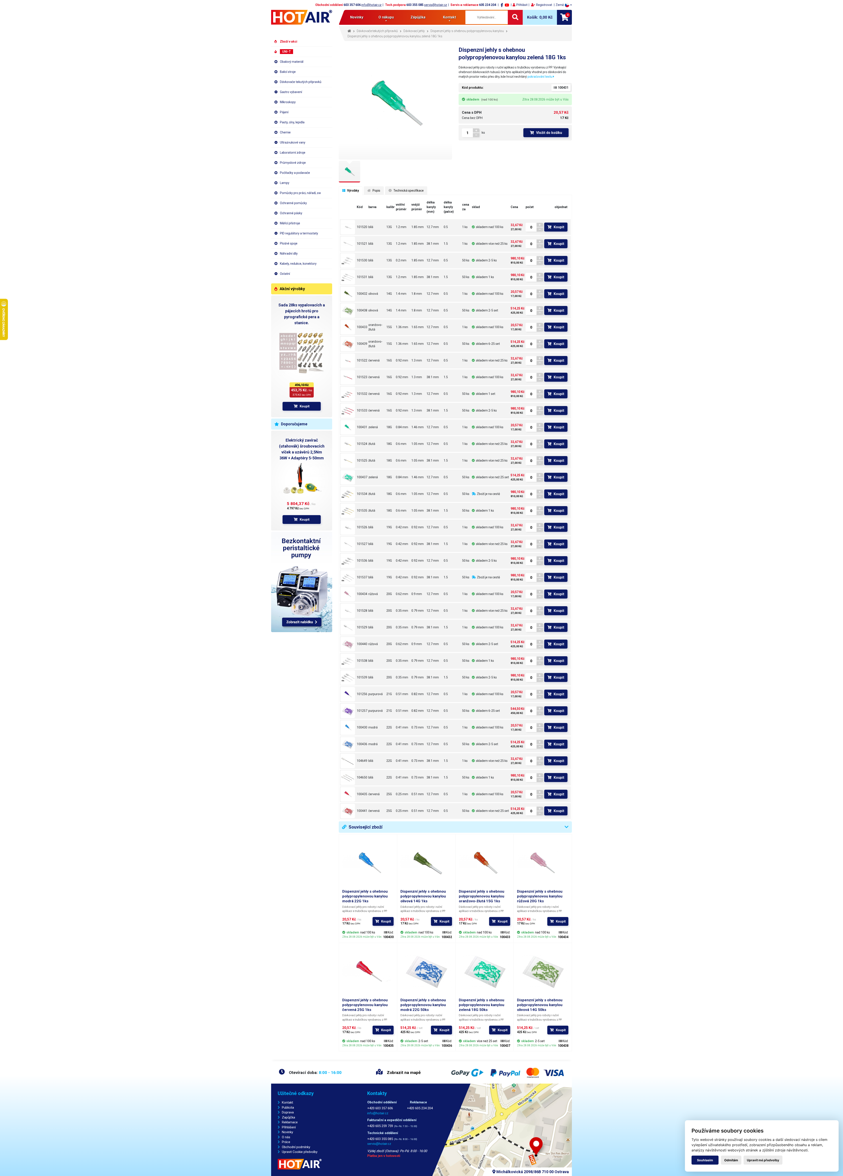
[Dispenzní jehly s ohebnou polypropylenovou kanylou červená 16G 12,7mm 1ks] (348, 360)
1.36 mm (402, 327)
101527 (362, 544)
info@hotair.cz (371, 5)
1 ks (465, 227)
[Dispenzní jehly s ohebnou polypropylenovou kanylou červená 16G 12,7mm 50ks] (348, 394)
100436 (362, 744)
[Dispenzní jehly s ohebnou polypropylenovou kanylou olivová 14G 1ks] (348, 294)
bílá (370, 227)
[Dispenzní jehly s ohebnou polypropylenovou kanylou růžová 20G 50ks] (348, 644)
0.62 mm (402, 594)
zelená (373, 427)
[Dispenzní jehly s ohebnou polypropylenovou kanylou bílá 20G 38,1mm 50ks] (348, 677)
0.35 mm (402, 610)
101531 (362, 277)
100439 (362, 343)
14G (389, 293)
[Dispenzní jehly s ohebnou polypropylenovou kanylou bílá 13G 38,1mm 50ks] (348, 277)
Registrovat (544, 5)
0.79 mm (417, 610)
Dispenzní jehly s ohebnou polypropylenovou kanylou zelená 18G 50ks (481, 1005)
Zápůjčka (418, 17)
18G (389, 427)
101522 (362, 360)
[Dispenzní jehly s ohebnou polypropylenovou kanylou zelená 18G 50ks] (348, 477)
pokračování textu (540, 76)
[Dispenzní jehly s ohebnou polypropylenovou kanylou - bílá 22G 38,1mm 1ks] (348, 761)
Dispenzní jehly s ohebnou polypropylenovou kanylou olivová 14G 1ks (423, 896)
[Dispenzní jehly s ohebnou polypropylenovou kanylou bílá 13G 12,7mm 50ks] (348, 260)
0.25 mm (402, 794)
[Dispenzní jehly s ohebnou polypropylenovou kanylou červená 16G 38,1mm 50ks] (348, 410)
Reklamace (290, 1122)
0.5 (446, 227)
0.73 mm (417, 727)
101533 (362, 410)
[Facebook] (502, 5)
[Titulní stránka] (301, 17)
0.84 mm (402, 427)
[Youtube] (507, 5)
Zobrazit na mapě (403, 1072)
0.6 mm (401, 444)
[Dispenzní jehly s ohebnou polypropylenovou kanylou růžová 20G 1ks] (348, 594)
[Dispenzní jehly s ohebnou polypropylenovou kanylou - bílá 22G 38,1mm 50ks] (348, 777)
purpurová (375, 694)
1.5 (446, 243)
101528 (362, 610)
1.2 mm (401, 227)
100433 (362, 327)
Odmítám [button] (731, 1160)
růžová (373, 594)
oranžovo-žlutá (375, 327)
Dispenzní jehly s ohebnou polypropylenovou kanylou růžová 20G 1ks (539, 896)
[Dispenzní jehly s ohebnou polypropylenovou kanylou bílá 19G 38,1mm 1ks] (348, 544)
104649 (362, 760)
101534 (362, 494)
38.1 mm (433, 243)
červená (374, 360)
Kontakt (287, 1102)
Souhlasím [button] (705, 1160)
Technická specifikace (408, 190)
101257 (362, 710)
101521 (362, 243)
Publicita (288, 1107)
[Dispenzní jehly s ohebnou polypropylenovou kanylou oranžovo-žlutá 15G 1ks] (348, 327)
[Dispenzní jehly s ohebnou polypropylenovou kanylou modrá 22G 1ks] (348, 727)
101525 (362, 460)
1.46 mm (417, 427)
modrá (373, 727)
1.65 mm (417, 327)
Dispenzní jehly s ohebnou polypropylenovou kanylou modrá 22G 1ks (365, 896)
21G (389, 694)
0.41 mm (402, 727)
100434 (362, 594)
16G (389, 360)
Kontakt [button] (449, 17)
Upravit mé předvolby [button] (763, 1160)
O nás (286, 1137)
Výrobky (352, 190)
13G (389, 227)
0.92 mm (402, 360)
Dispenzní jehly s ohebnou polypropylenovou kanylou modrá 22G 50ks (423, 1005)
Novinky (356, 17)
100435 (362, 794)
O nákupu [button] (386, 17)
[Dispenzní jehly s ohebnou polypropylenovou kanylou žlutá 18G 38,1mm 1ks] (348, 460)
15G (389, 327)
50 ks (465, 260)
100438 (362, 310)
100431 (362, 427)
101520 (362, 227)
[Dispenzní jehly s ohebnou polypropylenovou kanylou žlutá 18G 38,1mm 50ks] (348, 510)
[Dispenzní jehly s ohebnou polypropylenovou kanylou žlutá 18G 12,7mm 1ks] (348, 444)
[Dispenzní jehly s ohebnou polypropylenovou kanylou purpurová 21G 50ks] (348, 711)
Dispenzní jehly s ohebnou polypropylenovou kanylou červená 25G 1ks (365, 1005)
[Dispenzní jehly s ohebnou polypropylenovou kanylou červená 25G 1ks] (348, 794)
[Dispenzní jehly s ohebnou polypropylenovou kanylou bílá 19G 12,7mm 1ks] (348, 527)
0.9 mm (416, 594)
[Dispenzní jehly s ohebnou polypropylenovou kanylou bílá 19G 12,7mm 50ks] (348, 561)
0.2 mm (401, 260)
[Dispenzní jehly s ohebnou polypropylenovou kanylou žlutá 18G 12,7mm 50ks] (348, 494)
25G (389, 794)
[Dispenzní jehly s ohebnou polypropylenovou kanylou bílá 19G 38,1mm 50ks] (348, 577)
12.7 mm (433, 227)
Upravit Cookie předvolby (299, 1152)
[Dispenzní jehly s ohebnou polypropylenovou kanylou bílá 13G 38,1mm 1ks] (348, 244)
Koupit (305, 406)
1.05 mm (417, 444)
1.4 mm (401, 293)
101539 (362, 677)
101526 (362, 527)
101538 (362, 660)
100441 (362, 811)
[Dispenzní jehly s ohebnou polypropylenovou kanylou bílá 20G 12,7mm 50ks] (348, 661)
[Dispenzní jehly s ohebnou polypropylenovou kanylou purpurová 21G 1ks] (348, 694)
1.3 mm (416, 360)
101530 (362, 260)
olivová (373, 293)
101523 (362, 377)
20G (389, 594)
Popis (376, 190)
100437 (362, 477)
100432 (362, 293)
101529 (362, 627)
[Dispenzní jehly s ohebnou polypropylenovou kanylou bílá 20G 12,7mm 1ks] (348, 611)
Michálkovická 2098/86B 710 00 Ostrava (532, 1171)
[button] (564, 5)
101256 (362, 694)
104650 (362, 777)
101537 (362, 577)
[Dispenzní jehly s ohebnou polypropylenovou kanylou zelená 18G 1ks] (348, 427)
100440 (362, 644)
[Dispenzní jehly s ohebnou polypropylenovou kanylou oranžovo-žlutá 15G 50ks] (348, 344)
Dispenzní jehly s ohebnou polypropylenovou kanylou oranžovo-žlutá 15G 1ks (481, 896)
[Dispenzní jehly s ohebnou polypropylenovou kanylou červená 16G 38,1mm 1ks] (348, 377)
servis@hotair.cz (435, 5)
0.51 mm (402, 694)
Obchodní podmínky (296, 1147)
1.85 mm (417, 227)
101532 (362, 394)
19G (389, 527)
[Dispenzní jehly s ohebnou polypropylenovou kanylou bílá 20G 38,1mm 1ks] (348, 627)
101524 (362, 444)
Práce (286, 1142)
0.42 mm (402, 527)
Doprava (288, 1112)
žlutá (371, 444)
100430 (362, 727)
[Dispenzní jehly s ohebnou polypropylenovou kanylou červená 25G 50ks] (348, 811)
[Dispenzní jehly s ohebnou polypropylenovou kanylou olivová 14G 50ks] (348, 310)
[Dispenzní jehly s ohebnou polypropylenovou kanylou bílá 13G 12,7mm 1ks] (348, 227)
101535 (362, 510)
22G (389, 727)
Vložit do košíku (549, 133)
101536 (362, 560)
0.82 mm (417, 694)
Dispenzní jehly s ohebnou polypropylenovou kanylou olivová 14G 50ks (539, 1005)
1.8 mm (416, 293)
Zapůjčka (288, 1117)
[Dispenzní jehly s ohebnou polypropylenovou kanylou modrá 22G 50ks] (348, 744)
